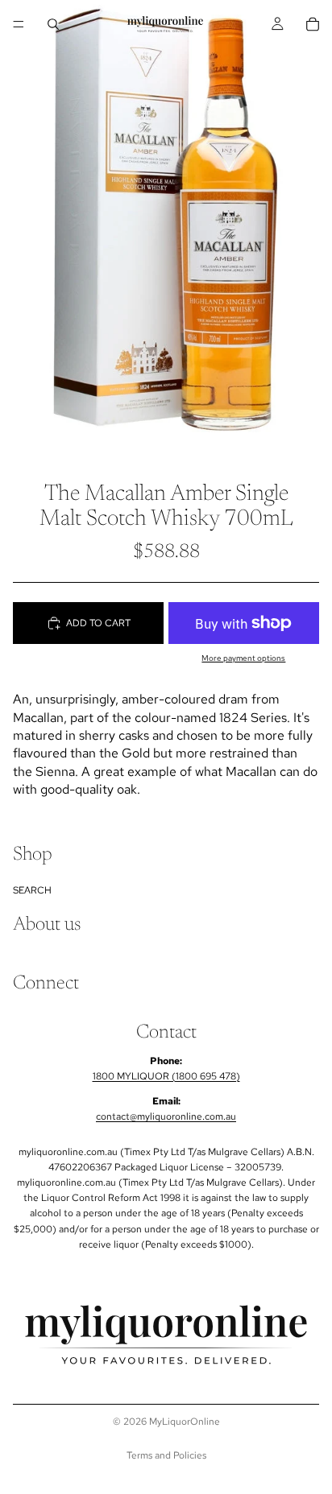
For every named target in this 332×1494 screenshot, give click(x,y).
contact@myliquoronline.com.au (166, 1117)
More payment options (243, 658)
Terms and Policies (166, 1455)
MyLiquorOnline (184, 1421)
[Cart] (312, 24)
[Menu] (18, 24)
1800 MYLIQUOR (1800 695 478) (166, 1076)
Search (32, 890)
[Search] (53, 24)
